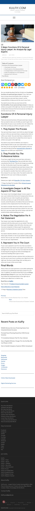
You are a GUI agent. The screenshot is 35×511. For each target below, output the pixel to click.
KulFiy (11, 281)
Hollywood (4, 359)
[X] (15, 83)
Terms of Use (25, 504)
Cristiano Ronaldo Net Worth (9, 420)
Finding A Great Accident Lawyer (19, 284)
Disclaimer (29, 502)
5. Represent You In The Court (10, 74)
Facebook (3, 430)
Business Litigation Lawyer (14, 289)
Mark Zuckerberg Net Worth (8, 421)
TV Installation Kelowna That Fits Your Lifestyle (14, 338)
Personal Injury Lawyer (28, 59)
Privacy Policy (21, 502)
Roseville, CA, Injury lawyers (22, 180)
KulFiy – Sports (5, 461)
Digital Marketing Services (8, 383)
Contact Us (12, 502)
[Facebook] (2, 83)
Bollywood (4, 357)
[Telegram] (22, 83)
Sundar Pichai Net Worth (7, 411)
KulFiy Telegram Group (7, 474)
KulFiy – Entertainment (7, 467)
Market (3, 361)
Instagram (3, 432)
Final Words (5, 76)
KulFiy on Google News (7, 470)
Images (3, 365)
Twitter (3, 433)
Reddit (3, 444)
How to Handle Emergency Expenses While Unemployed (16, 346)
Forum (3, 363)
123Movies (4, 367)
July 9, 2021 (11, 55)
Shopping (3, 355)
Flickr (2, 448)
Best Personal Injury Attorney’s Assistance (12, 57)
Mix (2, 449)
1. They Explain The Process (10, 67)
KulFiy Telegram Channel (7, 475)
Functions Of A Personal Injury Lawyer (12, 65)
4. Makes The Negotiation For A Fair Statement (14, 72)
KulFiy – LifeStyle (5, 463)
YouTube (3, 437)
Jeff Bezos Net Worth (6, 407)
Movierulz (4, 369)
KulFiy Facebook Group (7, 472)
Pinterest (3, 440)
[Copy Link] (25, 83)
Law (2, 44)
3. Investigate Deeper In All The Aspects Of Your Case (15, 70)
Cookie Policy (17, 504)
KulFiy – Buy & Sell (6, 465)
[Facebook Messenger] (9, 83)
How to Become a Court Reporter (10, 286)
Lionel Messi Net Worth (7, 418)
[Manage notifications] (3, 501)
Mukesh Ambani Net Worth (8, 416)
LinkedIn (3, 439)
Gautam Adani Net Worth (8, 414)
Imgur (2, 446)
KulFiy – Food (4, 460)
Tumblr (3, 442)
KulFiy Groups (5, 468)
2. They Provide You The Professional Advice (13, 69)
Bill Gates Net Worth (6, 409)
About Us (5, 502)
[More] (29, 83)
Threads (3, 435)
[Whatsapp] (6, 83)
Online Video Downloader (8, 378)
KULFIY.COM (17, 8)
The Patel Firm (14, 161)
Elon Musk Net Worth (6, 405)
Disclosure (9, 504)
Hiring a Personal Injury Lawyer (15, 59)
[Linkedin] (19, 83)
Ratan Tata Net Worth (6, 412)
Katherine (4, 55)
